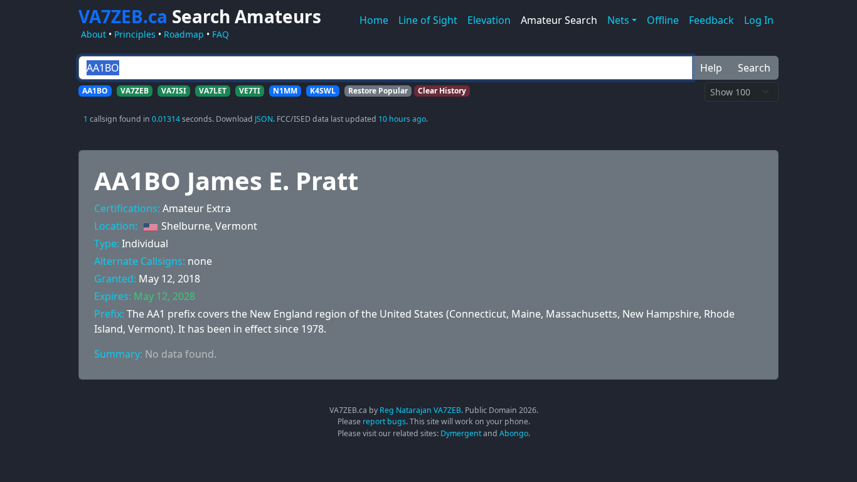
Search (754, 68)
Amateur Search (559, 20)
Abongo (513, 433)
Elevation (489, 20)
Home (373, 20)
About (93, 34)
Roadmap (184, 34)
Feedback (711, 20)
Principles (135, 34)
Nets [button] (618, 20)
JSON (264, 119)
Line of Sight (427, 20)
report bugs (384, 421)
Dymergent (460, 433)
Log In (759, 20)
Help (711, 68)
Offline (663, 20)
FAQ (220, 34)
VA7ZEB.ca (199, 16)
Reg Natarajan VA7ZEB (420, 410)
